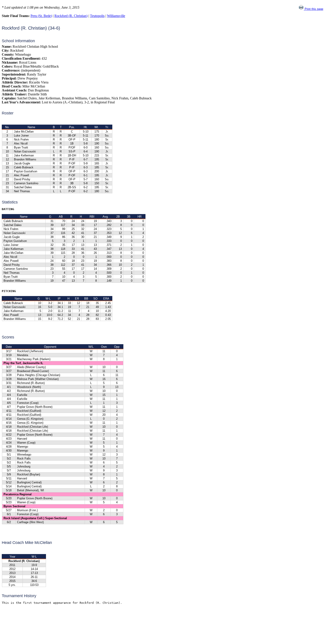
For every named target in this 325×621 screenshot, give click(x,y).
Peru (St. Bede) (41, 16)
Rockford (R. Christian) (71, 16)
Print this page (313, 9)
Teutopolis (97, 16)
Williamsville (116, 16)
